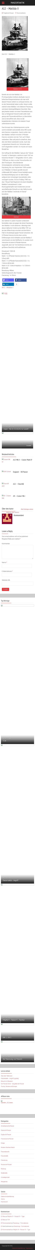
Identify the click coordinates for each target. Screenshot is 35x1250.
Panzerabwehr (5, 1151)
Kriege (3, 1143)
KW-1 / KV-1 (7, 1037)
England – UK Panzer (20, 471)
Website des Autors (12, 512)
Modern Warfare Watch (8, 1147)
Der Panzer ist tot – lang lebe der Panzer (12, 1084)
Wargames (4, 1181)
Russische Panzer (6, 1164)
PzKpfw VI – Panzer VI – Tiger (15, 1216)
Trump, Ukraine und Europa (9, 1086)
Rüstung (3, 1168)
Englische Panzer (9, 13)
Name (4, 562)
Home (3, 1199)
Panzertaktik (17, 2)
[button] (8, 280)
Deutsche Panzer (6, 1130)
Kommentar (6, 543)
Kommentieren (21, 13)
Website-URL (6, 580)
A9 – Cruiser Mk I (19, 496)
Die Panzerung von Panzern (12, 1059)
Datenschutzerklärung (7, 1196)
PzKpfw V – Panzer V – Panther (14, 1020)
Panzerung (4, 1160)
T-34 (4, 740)
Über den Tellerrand (6, 1076)
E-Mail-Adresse (7, 571)
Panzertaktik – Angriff (10, 880)
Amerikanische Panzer (7, 1126)
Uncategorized (5, 1177)
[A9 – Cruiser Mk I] (6, 564)
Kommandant (7, 1223)
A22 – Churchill (18, 484)
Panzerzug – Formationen (20, 1223)
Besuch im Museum (7, 1081)
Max (4, 1216)
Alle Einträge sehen (27, 509)
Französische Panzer (7, 1139)
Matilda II (10, 287)
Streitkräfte (4, 1173)
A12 (4, 287)
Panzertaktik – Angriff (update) (10, 1078)
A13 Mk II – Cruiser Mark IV (22, 459)
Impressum (4, 1201)
